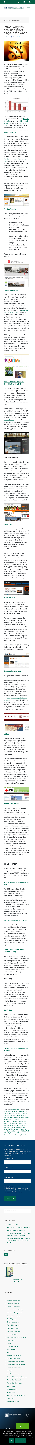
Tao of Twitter (16, 1135)
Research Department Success (17, 1377)
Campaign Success (13, 1303)
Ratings (9, 1371)
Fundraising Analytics (13, 1325)
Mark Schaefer (8, 1123)
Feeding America (10, 209)
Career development (13, 1307)
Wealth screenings (13, 1401)
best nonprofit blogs (19, 1113)
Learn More (18, 1282)
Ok (11, 1440)
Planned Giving (11, 1349)
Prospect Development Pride (16, 1364)
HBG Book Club (12, 1334)
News (9, 1343)
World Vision (8, 524)
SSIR (21, 1131)
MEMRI (6, 734)
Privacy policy (21, 1440)
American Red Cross (11, 803)
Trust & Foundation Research (16, 1395)
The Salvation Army (11, 290)
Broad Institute (9, 598)
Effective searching (13, 1322)
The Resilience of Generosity (16, 1230)
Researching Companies (14, 1380)
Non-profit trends (12, 1346)
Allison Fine (7, 1111)
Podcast (9, 1352)
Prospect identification (14, 1368)
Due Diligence (11, 1319)
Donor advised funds (13, 1316)
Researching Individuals (14, 1383)
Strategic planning (12, 1389)
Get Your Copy (17, 1279)
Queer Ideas (21, 1127)
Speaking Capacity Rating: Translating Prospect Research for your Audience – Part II (18, 1240)
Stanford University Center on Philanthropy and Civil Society (16, 1133)
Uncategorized (11, 1398)
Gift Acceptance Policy (14, 1331)
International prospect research (17, 1337)
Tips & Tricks (11, 1392)
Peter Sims (13, 1127)
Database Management (14, 1313)
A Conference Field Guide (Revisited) (18, 1227)
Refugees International (12, 671)
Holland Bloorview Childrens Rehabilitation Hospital (16, 1119)
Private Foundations (13, 1358)
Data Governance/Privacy (15, 1310)
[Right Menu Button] (28, 8)
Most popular (11, 1340)
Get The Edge (10, 1198)
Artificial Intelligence (13, 1300)
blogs (10, 1115)
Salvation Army (23, 1129)
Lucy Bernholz (13, 1121)
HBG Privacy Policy (9, 1186)
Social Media (15, 1109)
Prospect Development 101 (15, 1361)
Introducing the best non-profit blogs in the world (15, 30)
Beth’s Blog (8, 1010)
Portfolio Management (14, 1355)
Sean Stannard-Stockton (11, 1131)
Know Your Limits (12, 1224)
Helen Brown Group (14, 8)
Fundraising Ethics (12, 1328)
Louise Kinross (9, 420)
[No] (33, 1437)
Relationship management (15, 1374)
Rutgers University (10, 132)
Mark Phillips (23, 1121)
